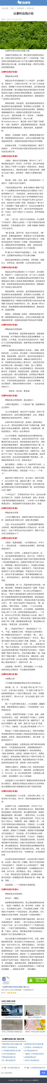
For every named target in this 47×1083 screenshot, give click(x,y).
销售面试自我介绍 (8, 1057)
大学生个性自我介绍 (31, 1060)
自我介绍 (30, 8)
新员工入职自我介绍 (9, 1047)
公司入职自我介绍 (8, 1054)
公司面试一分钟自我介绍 (33, 1047)
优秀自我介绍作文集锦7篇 (33, 1044)
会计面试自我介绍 (30, 1050)
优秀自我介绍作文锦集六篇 (12, 1044)
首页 (12, 8)
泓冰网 (21, 1080)
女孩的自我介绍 (30, 1057)
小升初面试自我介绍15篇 (11, 1050)
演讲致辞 (20, 8)
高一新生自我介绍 (8, 1060)
